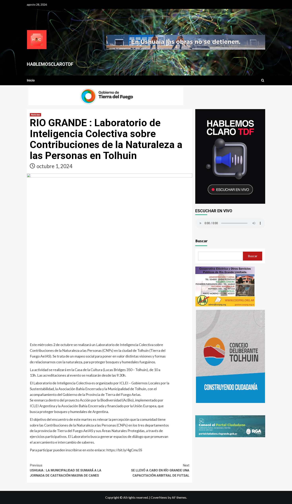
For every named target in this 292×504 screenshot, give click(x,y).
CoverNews (159, 497)
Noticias (35, 114)
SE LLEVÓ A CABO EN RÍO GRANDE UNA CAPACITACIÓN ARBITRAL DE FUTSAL (160, 470)
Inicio (31, 80)
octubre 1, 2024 (54, 166)
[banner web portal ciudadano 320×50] (230, 426)
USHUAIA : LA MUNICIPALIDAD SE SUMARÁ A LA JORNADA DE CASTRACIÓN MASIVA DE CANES (65, 470)
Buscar (201, 240)
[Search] (262, 80)
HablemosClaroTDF (50, 64)
